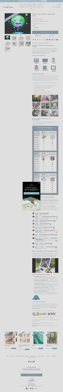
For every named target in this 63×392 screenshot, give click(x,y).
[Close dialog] (39, 183)
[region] (31, 1)
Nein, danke (31, 196)
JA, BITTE (31, 193)
